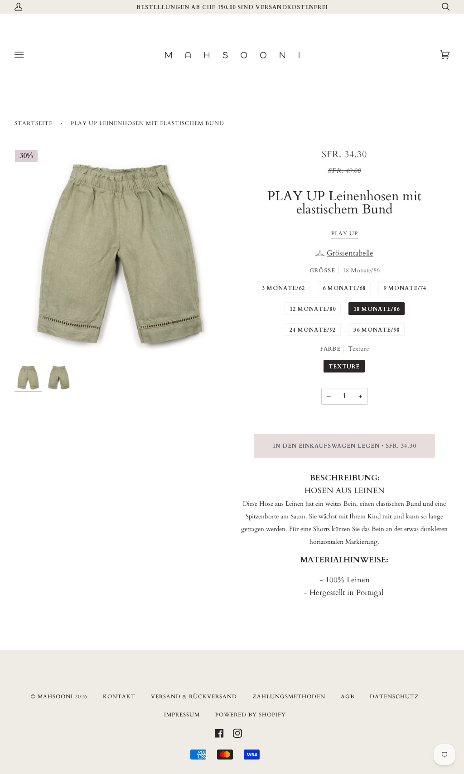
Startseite (33, 123)
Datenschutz (394, 696)
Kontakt (119, 696)
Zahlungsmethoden (288, 696)
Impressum (182, 714)
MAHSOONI (55, 696)
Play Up (344, 233)
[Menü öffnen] (28, 55)
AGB (347, 696)
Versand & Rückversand (194, 696)
